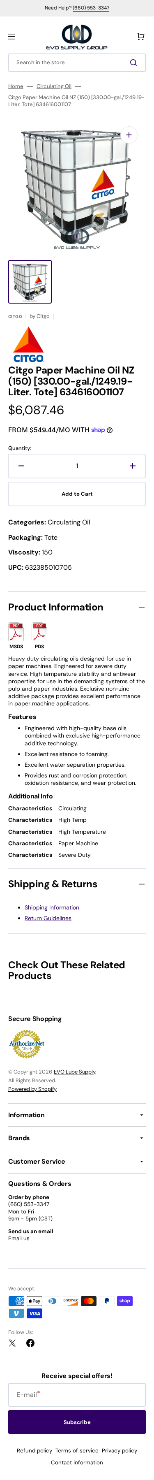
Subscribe (77, 1422)
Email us (19, 1238)
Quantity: (19, 448)
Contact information (77, 1462)
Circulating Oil (54, 86)
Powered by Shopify (32, 1089)
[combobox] (77, 62)
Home (15, 86)
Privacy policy (119, 1450)
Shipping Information (52, 907)
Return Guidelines (48, 918)
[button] (11, 37)
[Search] (135, 62)
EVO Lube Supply (74, 1071)
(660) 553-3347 (91, 8)
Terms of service (77, 1450)
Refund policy (34, 1450)
